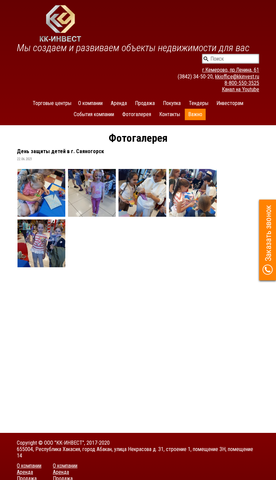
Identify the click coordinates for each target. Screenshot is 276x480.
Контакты (169, 114)
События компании (94, 114)
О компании (90, 103)
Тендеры (198, 103)
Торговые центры (52, 103)
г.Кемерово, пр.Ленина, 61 (230, 70)
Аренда (119, 103)
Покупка (172, 103)
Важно (195, 114)
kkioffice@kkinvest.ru (237, 76)
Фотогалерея (136, 114)
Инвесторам (229, 103)
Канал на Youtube (240, 89)
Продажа (145, 103)
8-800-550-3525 (242, 83)
